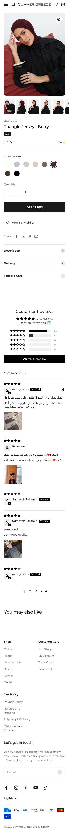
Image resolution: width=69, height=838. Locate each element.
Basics (8, 669)
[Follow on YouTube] (35, 787)
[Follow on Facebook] (6, 787)
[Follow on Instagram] (16, 787)
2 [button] (30, 591)
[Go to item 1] (9, 107)
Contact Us (45, 669)
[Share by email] (36, 236)
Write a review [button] (34, 359)
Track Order (46, 662)
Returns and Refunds (12, 711)
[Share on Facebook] (16, 236)
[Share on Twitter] (23, 236)
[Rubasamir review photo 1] (13, 474)
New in (8, 675)
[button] (17, 331)
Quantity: (10, 184)
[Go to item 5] (58, 107)
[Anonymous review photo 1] (13, 421)
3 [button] (36, 591)
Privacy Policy (13, 702)
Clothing (10, 649)
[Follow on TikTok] (45, 787)
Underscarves (13, 662)
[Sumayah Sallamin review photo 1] (13, 549)
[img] (12, 384)
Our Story (45, 649)
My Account (46, 655)
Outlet (8, 682)
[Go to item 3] (33, 107)
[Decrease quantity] (9, 192)
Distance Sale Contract (13, 728)
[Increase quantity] (25, 192)
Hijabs (8, 655)
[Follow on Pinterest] (26, 787)
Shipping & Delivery (17, 719)
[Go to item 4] (46, 107)
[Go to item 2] (21, 107)
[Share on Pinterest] (29, 236)
